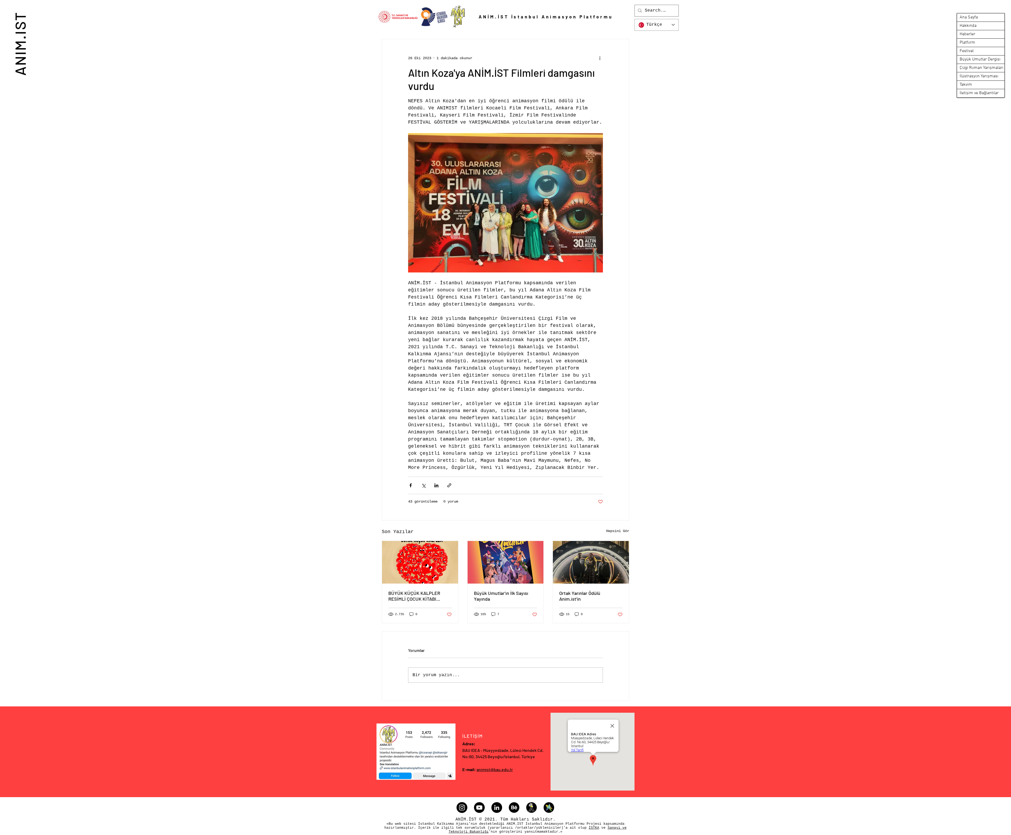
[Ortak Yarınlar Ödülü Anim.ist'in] (591, 562)
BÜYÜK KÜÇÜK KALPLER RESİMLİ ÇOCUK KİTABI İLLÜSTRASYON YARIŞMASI (416, 596)
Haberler (967, 34)
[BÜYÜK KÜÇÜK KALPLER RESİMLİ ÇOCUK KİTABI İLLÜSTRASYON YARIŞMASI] (420, 562)
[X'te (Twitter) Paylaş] (423, 485)
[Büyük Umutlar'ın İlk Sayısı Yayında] (506, 562)
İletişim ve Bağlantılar (979, 93)
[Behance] (514, 807)
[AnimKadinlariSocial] (531, 807)
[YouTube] (479, 807)
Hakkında (968, 25)
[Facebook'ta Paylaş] (410, 485)
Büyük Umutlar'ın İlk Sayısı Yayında (501, 596)
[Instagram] (462, 807)
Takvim (966, 84)
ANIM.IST (20, 43)
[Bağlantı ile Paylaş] (449, 485)
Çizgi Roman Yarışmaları (981, 67)
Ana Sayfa (969, 17)
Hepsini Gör (617, 531)
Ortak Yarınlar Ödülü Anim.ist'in (579, 596)
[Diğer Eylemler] (600, 58)
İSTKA (594, 828)
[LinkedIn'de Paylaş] (436, 485)
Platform (967, 42)
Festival (967, 51)
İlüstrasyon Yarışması (979, 76)
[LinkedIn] (496, 807)
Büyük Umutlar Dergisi (980, 59)
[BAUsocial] (548, 807)
